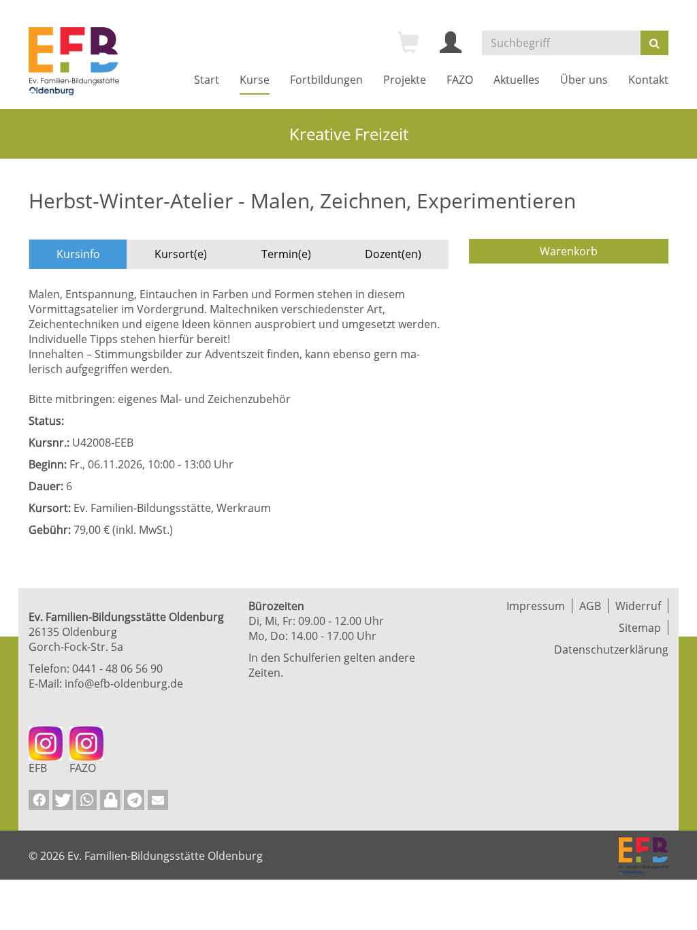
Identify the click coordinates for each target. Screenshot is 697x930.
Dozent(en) (393, 253)
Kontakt (648, 79)
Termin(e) (286, 253)
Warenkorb (569, 251)
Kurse (255, 79)
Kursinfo (78, 253)
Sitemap (640, 627)
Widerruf (638, 605)
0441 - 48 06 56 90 (117, 668)
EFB (38, 767)
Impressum (535, 605)
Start (206, 79)
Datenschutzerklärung (611, 649)
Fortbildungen (326, 79)
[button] (39, 800)
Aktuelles (516, 79)
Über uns (584, 79)
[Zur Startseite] (74, 61)
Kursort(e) (181, 253)
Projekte (404, 79)
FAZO (460, 79)
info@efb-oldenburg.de (124, 683)
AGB (590, 605)
